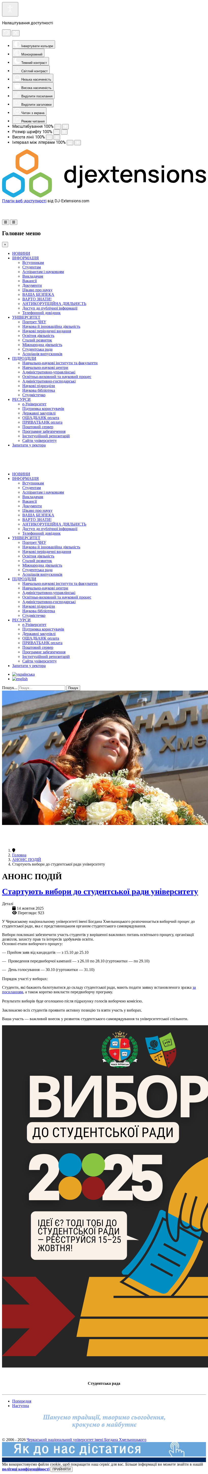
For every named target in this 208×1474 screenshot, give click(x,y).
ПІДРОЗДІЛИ (24, 358)
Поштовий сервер (37, 427)
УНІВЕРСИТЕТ (26, 317)
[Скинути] (6, 32)
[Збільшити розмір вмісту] (65, 126)
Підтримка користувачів (43, 408)
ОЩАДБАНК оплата (40, 418)
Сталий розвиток (37, 340)
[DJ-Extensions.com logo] (104, 196)
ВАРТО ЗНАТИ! (36, 299)
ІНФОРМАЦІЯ (25, 258)
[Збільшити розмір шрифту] (64, 132)
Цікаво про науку (37, 290)
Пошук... (9, 688)
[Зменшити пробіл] (70, 142)
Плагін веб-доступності (24, 201)
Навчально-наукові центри (45, 367)
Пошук (73, 688)
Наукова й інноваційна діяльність (51, 326)
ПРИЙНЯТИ (62, 1469)
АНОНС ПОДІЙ (26, 859)
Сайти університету (39, 440)
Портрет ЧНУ (34, 322)
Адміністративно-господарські (49, 381)
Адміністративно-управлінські (48, 372)
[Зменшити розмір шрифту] (56, 132)
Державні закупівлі (39, 413)
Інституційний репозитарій (46, 436)
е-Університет (34, 404)
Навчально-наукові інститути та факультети (60, 363)
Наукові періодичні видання (46, 331)
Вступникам (33, 262)
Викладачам (32, 276)
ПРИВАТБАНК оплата (42, 422)
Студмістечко (33, 395)
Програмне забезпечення (43, 431)
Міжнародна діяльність (42, 345)
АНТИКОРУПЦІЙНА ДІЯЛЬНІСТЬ (54, 303)
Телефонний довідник (41, 313)
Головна (19, 855)
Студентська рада (37, 349)
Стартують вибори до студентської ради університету (100, 891)
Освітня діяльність (38, 335)
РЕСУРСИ (21, 399)
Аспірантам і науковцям (43, 271)
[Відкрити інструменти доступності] (10, 9)
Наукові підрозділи (38, 386)
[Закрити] (16, 33)
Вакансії (29, 281)
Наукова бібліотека (38, 390)
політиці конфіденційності (25, 1469)
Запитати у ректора (29, 445)
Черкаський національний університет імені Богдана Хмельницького (86, 1439)
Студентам (31, 267)
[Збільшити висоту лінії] (57, 137)
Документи (32, 285)
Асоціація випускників (42, 354)
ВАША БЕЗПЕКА (38, 294)
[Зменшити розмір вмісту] (58, 126)
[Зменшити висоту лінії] (49, 137)
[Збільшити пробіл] (77, 142)
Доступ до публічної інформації (49, 308)
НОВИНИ (21, 253)
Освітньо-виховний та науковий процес (56, 376)
